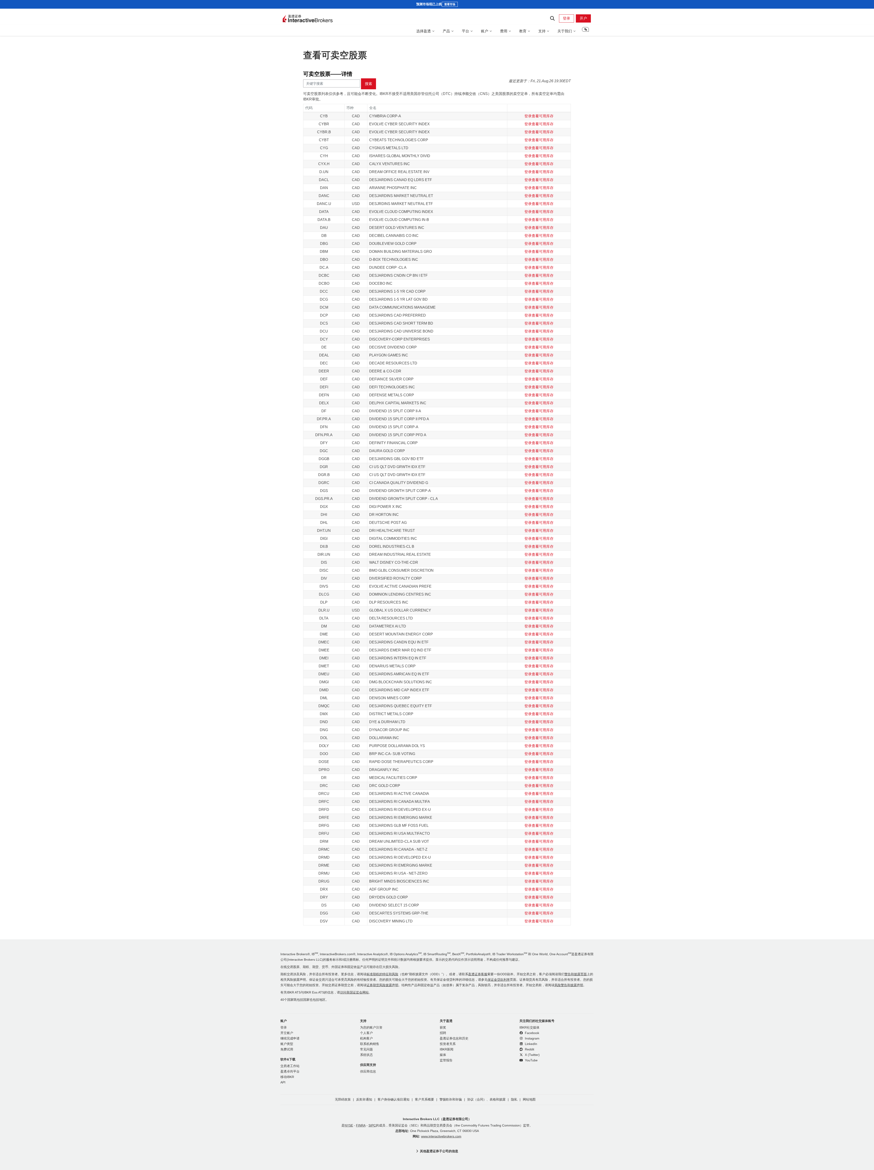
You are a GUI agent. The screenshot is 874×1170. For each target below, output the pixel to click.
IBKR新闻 (446, 1049)
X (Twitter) (532, 1055)
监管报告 (446, 1060)
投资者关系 (448, 1044)
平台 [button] (465, 31)
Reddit (529, 1049)
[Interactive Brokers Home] (308, 18)
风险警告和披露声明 (568, 985)
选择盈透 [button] (423, 31)
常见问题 (366, 1049)
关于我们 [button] (564, 31)
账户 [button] (484, 31)
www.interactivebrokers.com (441, 1136)
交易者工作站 (290, 1066)
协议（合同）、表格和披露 (486, 1099)
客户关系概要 (424, 1099)
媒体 (443, 1055)
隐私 (514, 1099)
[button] (585, 31)
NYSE (349, 1125)
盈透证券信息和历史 (454, 1038)
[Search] (552, 18)
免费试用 (286, 1049)
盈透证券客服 (477, 974)
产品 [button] (446, 31)
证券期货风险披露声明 (382, 985)
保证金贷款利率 (499, 979)
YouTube (531, 1060)
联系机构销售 (369, 1044)
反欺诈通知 (364, 1099)
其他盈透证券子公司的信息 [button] (439, 1151)
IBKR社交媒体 (529, 1027)
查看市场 (449, 4)
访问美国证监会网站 (354, 992)
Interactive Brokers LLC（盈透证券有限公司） (437, 1119)
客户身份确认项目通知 (393, 1099)
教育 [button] (522, 31)
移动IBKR (287, 1077)
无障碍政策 (343, 1099)
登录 (566, 18)
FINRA (361, 1125)
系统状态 (366, 1055)
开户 (583, 18)
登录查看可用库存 (539, 116)
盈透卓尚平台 (290, 1071)
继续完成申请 (290, 1038)
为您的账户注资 (371, 1027)
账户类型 (286, 1044)
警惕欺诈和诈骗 (451, 1099)
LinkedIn (530, 1044)
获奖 (443, 1027)
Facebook (531, 1033)
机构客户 (366, 1038)
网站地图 (529, 1099)
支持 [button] (542, 31)
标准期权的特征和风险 (382, 974)
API (282, 1082)
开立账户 (286, 1033)
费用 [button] (503, 31)
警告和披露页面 (575, 974)
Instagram (531, 1038)
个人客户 (366, 1033)
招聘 (443, 1033)
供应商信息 (368, 1071)
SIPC (372, 1125)
